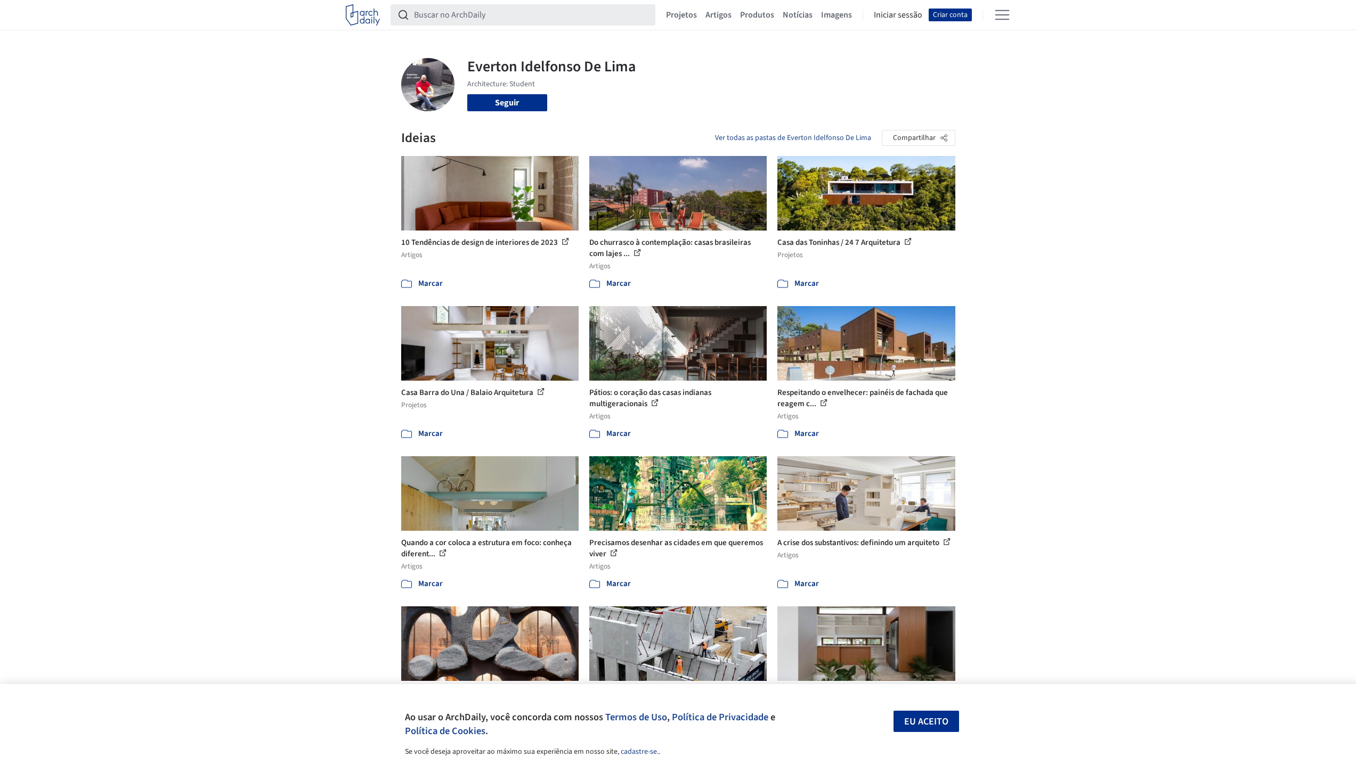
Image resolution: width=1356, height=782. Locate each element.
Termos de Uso (636, 717)
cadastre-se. (640, 751)
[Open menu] (1002, 14)
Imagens (836, 15)
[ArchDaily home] (363, 15)
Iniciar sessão (898, 15)
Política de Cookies (445, 731)
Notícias (798, 15)
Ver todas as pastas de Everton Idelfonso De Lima (793, 138)
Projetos (681, 15)
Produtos (757, 15)
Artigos (718, 15)
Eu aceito (926, 721)
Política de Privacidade (720, 717)
